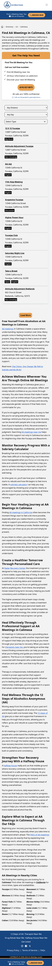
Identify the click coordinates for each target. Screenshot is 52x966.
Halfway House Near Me (36, 938)
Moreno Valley (33, 901)
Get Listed (26, 941)
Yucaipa (5, 889)
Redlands (30, 895)
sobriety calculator (18, 484)
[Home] (2, 27)
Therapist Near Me (33, 934)
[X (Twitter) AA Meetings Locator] (30, 946)
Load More (25, 315)
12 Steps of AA (17, 934)
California (40, 882)
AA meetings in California (20, 512)
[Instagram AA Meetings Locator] (22, 946)
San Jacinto (31, 920)
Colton (5, 920)
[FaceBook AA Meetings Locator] (26, 946)
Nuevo (5, 914)
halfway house (10, 765)
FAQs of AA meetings (39, 834)
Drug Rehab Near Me (14, 938)
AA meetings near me (31, 432)
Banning (30, 914)
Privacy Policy (13, 950)
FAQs (42, 950)
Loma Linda (31, 908)
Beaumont (31, 889)
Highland (6, 908)
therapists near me (14, 647)
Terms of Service (29, 950)
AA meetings (7, 328)
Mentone (6, 895)
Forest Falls (7, 901)
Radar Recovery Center (14, 568)
